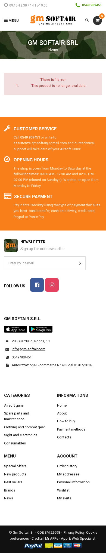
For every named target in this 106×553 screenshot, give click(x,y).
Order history (67, 466)
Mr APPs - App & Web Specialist (70, 538)
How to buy (66, 421)
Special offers (15, 466)
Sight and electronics (20, 435)
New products (15, 474)
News (8, 498)
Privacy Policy (74, 532)
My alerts (64, 498)
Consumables (15, 443)
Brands (9, 490)
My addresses (68, 474)
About (62, 413)
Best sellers (13, 482)
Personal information (73, 482)
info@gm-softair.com (28, 349)
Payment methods (71, 429)
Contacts (64, 437)
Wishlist (63, 490)
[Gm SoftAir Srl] (53, 20)
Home (53, 49)
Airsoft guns (14, 405)
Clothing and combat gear (24, 427)
